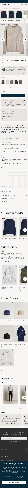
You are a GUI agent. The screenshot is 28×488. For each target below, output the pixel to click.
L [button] (17, 87)
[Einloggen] (20, 4)
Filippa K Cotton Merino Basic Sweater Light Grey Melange (9, 406)
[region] (14, 420)
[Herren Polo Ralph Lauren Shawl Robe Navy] (21, 334)
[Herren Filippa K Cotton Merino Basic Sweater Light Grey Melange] (10, 394)
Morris (2, 58)
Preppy (4, 138)
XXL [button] (4, 91)
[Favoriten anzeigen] (22, 4)
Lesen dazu (24, 73)
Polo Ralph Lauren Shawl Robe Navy (20, 344)
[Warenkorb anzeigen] (24, 4)
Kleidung (3, 24)
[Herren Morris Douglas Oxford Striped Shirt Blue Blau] (9, 275)
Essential (17, 138)
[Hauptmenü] (26, 4)
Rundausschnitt (14, 24)
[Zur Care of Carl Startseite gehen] (6, 4)
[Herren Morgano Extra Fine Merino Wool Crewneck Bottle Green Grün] (19, 14)
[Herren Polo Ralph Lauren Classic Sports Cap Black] (7, 334)
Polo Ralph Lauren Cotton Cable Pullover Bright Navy (3, 20)
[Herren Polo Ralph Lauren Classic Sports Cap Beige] (21, 310)
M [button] (10, 87)
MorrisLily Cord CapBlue (6, 320)
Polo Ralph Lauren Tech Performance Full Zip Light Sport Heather (6, 368)
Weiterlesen (15, 472)
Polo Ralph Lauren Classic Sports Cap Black (6, 344)
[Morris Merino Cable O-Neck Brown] (21, 82)
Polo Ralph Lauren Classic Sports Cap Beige (20, 320)
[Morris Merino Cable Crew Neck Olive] (16, 82)
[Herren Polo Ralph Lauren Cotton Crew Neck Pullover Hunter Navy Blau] (11, 14)
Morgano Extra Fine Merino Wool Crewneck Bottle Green (19, 20)
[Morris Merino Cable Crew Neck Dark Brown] (3, 82)
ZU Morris (4, 261)
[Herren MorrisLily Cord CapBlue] (7, 310)
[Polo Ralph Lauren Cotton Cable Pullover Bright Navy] (9, 237)
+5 (23, 82)
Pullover (8, 24)
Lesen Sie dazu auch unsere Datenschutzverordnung (14, 441)
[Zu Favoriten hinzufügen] (15, 219)
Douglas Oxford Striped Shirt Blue (9, 287)
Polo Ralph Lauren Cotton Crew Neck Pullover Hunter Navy (11, 20)
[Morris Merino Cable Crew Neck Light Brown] (12, 82)
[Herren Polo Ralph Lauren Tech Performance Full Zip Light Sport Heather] (7, 357)
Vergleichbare (12, 212)
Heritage (10, 138)
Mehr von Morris (9, 246)
